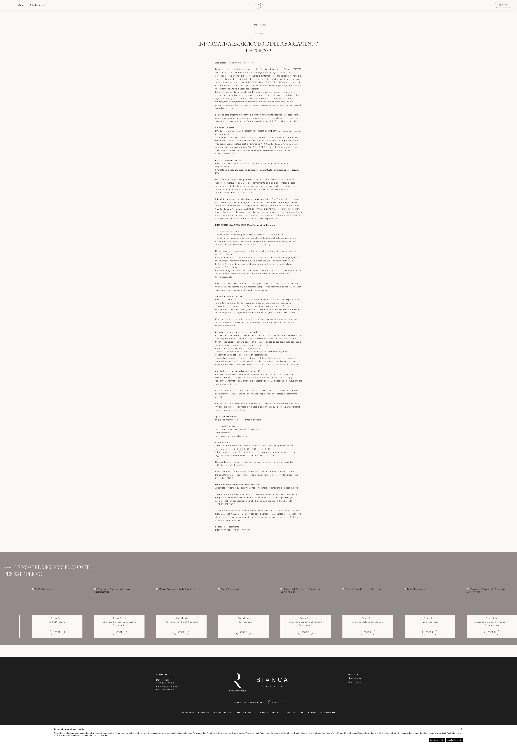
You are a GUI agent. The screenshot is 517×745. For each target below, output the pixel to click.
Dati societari (243, 712)
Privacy (262, 25)
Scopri (57, 632)
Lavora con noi (222, 712)
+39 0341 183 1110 (166, 683)
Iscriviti (275, 702)
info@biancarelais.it (171, 686)
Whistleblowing (294, 712)
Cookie (312, 712)
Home (254, 25)
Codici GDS (262, 712)
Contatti (203, 712)
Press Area (187, 712)
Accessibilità (328, 712)
